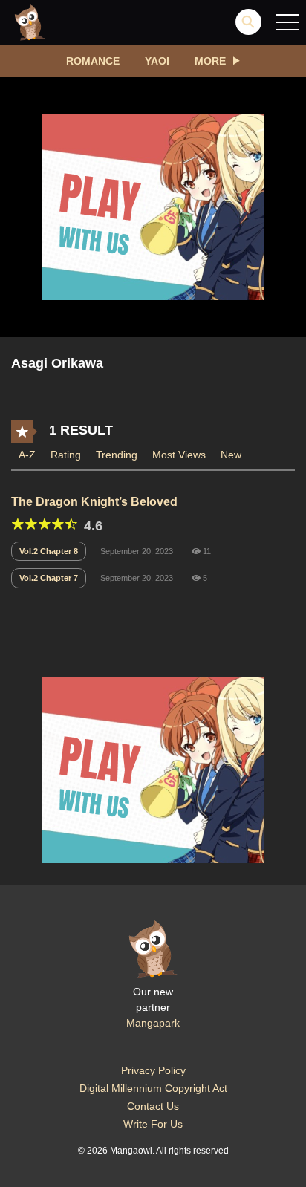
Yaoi (157, 61)
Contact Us (153, 1106)
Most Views (179, 455)
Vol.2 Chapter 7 (48, 577)
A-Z (27, 455)
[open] (287, 22)
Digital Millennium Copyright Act (153, 1088)
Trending (116, 455)
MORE (210, 61)
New (231, 455)
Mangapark (153, 1023)
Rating (66, 455)
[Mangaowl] (29, 21)
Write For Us (153, 1124)
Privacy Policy (153, 1070)
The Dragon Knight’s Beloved (94, 501)
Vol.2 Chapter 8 (48, 551)
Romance (93, 61)
